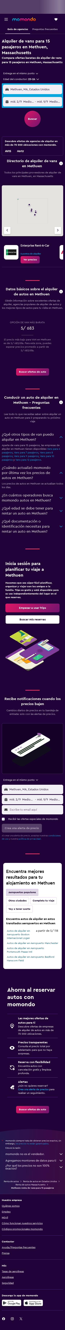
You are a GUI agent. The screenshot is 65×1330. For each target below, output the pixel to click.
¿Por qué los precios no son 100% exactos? (27, 1167)
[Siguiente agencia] (58, 230)
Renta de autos (11, 1181)
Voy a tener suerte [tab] (19, 909)
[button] (6, 19)
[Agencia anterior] (7, 230)
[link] (30, 259)
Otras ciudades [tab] (17, 900)
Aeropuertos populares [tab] (22, 892)
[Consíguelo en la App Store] (33, 1303)
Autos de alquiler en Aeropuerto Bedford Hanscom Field (30, 959)
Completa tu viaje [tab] (43, 900)
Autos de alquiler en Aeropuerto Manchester (32, 943)
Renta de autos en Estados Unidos (40, 1181)
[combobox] (21, 73)
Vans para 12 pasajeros (28, 460)
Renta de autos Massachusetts (30, 1185)
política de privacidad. (30, 839)
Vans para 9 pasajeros (26, 456)
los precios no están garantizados (32, 1144)
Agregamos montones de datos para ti (30, 1160)
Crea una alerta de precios (33, 1089)
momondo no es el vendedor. (24, 1154)
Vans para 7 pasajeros (26, 452)
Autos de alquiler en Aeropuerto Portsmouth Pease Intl (25, 950)
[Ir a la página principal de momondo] (24, 19)
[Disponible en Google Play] (11, 1303)
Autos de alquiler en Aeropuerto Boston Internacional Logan (18, 934)
